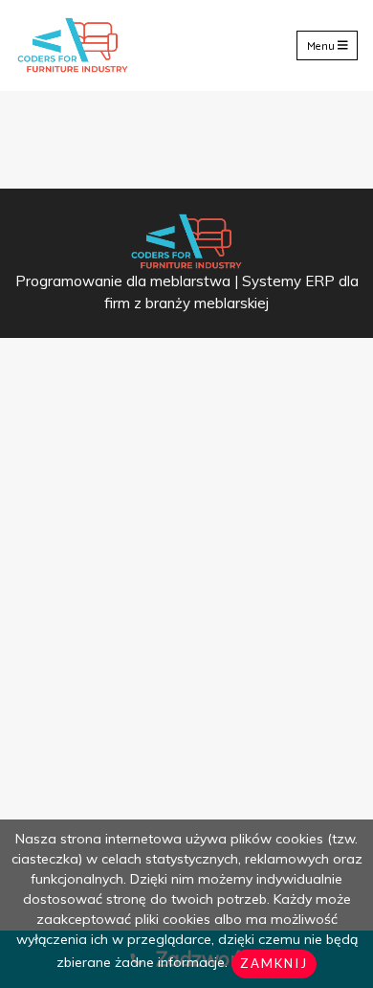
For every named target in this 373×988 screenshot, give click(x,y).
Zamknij (274, 963)
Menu (322, 45)
